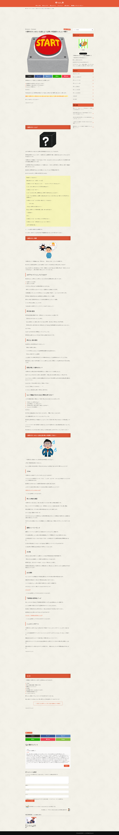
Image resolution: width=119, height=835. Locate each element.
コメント (27, 775)
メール (27, 789)
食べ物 (75, 99)
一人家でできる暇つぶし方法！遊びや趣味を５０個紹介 (48, 703)
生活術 (75, 96)
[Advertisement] (59, 18)
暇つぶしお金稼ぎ (77, 76)
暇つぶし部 (59, 3)
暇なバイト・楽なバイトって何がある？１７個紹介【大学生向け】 (82, 109)
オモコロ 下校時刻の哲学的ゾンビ (33, 615)
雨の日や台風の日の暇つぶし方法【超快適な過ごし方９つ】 (82, 118)
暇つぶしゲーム (53, 5)
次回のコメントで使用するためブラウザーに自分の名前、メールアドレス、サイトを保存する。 (45, 799)
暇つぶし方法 (38, 5)
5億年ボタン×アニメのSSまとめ (32, 490)
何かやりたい (76, 73)
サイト (26, 794)
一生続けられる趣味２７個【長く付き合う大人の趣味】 (82, 122)
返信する (66, 765)
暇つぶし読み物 (29, 732)
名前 (26, 785)
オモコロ (27, 589)
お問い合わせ (66, 5)
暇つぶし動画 (76, 86)
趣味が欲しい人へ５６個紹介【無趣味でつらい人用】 (82, 127)
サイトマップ (60, 5)
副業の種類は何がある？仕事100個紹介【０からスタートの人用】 (82, 113)
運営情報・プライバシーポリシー (77, 5)
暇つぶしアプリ (45, 5)
